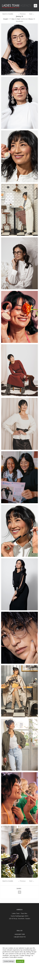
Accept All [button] (20, 961)
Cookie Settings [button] (9, 961)
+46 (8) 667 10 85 (19, 934)
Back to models (7, 14)
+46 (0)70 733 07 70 (19, 937)
